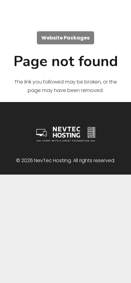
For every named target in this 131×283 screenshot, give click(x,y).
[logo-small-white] (65, 15)
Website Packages (65, 37)
